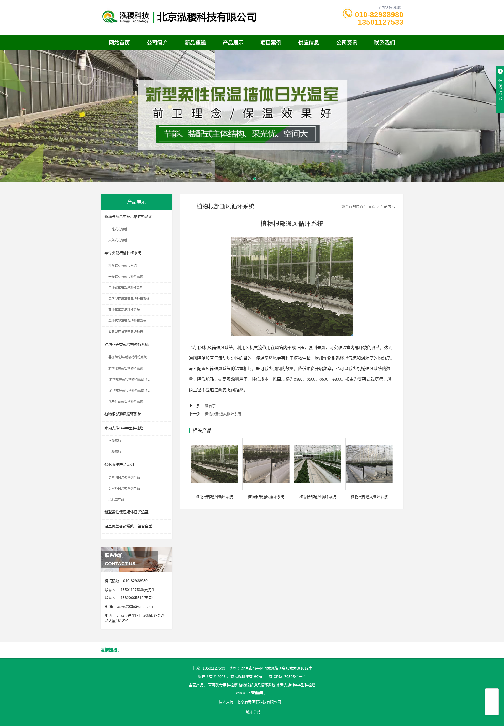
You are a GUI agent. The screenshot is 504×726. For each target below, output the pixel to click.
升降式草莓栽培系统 (122, 265)
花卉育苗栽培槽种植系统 (125, 401)
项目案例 (270, 43)
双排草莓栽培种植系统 (124, 310)
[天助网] (252, 693)
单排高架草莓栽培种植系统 (127, 321)
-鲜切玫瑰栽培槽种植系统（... (129, 379)
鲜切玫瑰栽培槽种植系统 (125, 368)
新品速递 (195, 43)
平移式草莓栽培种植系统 (125, 276)
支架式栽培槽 (117, 240)
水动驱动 (114, 441)
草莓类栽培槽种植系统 (122, 253)
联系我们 (384, 43)
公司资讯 (346, 43)
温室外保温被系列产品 (124, 488)
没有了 (210, 406)
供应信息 (308, 43)
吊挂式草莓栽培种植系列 (125, 288)
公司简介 (157, 43)
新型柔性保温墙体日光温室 (126, 512)
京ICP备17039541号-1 (287, 677)
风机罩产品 (116, 499)
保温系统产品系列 (119, 465)
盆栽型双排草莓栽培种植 (125, 332)
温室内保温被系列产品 (124, 477)
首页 (372, 206)
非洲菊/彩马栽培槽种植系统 (127, 357)
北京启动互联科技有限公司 (259, 702)
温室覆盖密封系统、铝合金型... (129, 526)
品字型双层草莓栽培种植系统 (128, 299)
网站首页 (119, 43)
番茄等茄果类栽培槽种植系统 (128, 216)
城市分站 (253, 712)
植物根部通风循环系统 (122, 414)
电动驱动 (114, 452)
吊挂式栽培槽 (117, 229)
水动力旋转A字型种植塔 (124, 428)
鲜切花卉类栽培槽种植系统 (126, 344)
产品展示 (233, 43)
